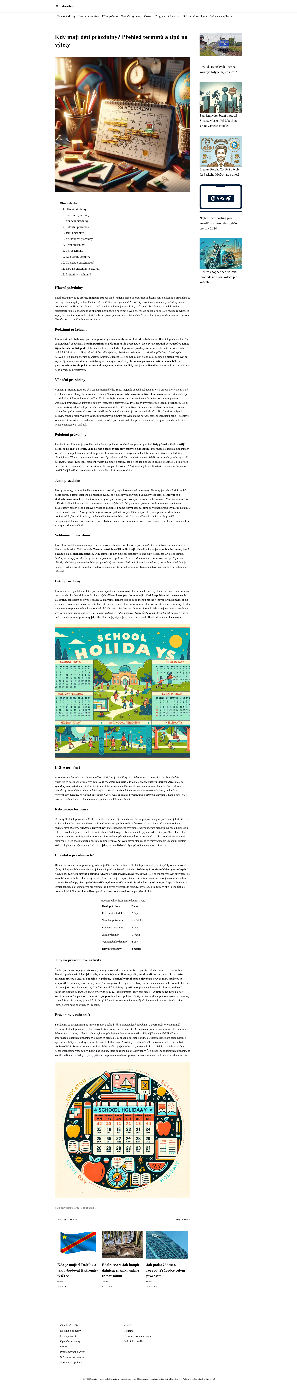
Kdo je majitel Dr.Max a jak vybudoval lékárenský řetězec (77, 1270)
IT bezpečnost (110, 16)
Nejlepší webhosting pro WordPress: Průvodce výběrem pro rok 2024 (220, 223)
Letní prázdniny (75, 244)
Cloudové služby (65, 16)
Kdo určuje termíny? (78, 256)
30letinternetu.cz (65, 5)
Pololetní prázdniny (77, 227)
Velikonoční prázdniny (79, 238)
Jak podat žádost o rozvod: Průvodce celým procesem (165, 1270)
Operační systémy (131, 16)
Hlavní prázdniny (76, 209)
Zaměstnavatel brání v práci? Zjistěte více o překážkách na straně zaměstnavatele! (218, 121)
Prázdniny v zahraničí (78, 274)
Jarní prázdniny (75, 232)
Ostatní (148, 16)
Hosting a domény (88, 16)
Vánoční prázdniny (77, 221)
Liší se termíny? (75, 250)
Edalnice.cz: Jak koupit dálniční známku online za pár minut (120, 1270)
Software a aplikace (221, 16)
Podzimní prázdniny (78, 215)
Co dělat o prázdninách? (80, 262)
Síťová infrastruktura (195, 16)
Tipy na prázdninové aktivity (83, 268)
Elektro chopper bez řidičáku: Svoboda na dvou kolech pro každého (219, 277)
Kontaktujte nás (89, 1207)
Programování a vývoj (167, 16)
